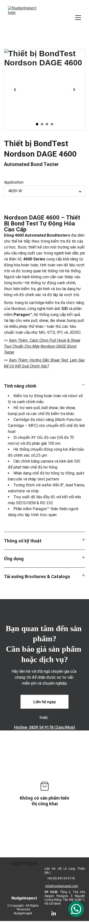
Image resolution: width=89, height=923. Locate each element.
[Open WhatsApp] (76, 909)
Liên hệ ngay (44, 701)
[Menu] (78, 17)
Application (13, 182)
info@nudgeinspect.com (61, 886)
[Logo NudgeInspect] (24, 872)
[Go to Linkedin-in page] (56, 913)
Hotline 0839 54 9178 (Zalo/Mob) (44, 727)
